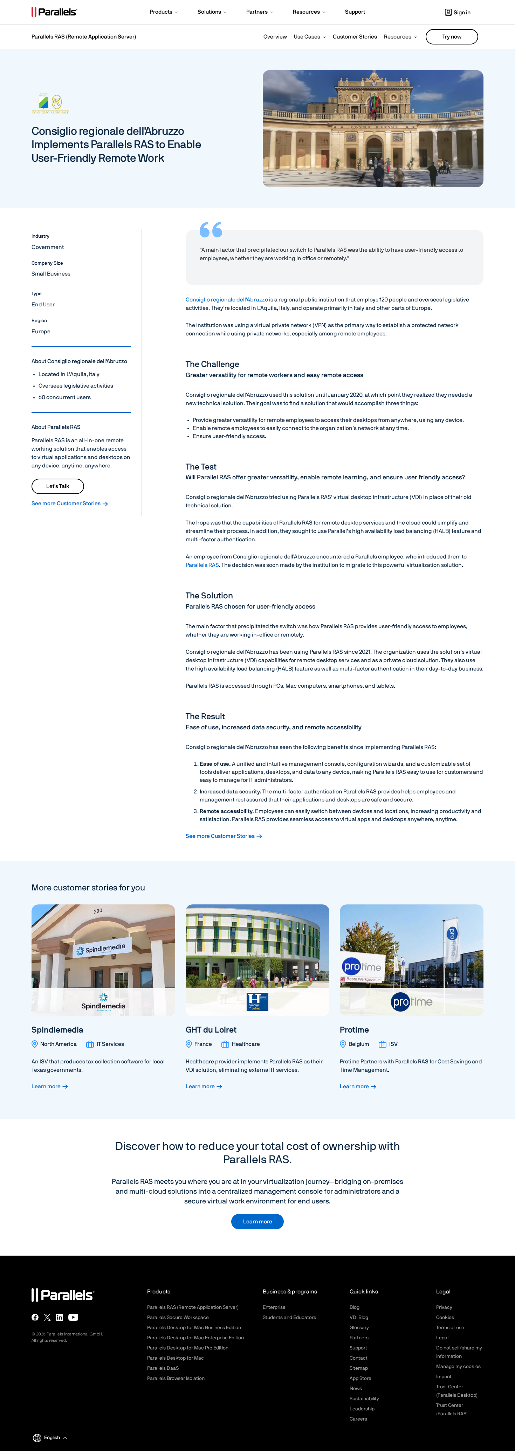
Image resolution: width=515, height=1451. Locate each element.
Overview (275, 37)
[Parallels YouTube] (73, 1317)
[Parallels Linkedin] (59, 1317)
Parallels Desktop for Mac (175, 1358)
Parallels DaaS (163, 1368)
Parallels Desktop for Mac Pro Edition (187, 1348)
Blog (354, 1307)
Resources (397, 37)
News (356, 1388)
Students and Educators (289, 1317)
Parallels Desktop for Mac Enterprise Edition (195, 1337)
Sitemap (359, 1368)
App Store (360, 1378)
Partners (359, 1337)
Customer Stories (355, 37)
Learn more (47, 1086)
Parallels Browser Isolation (176, 1378)
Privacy (444, 1307)
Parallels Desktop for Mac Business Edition (194, 1327)
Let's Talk (57, 486)
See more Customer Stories (67, 503)
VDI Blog (359, 1317)
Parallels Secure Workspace (178, 1317)
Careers (358, 1419)
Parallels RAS (202, 565)
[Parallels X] (47, 1317)
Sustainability (364, 1398)
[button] (164, 12)
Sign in (462, 12)
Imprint (444, 1376)
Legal (442, 1337)
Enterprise (274, 1307)
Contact (359, 1358)
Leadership (362, 1409)
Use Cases (307, 37)
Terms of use (450, 1327)
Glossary (359, 1327)
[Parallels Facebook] (35, 1317)
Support (358, 1348)
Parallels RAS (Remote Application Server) (84, 37)
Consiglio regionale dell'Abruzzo (227, 300)
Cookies (445, 1317)
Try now (451, 37)
